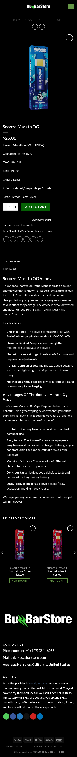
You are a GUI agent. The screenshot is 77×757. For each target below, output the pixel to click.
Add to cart (35, 207)
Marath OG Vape (18, 231)
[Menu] (5, 6)
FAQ (68, 746)
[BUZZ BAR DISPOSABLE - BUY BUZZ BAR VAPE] (38, 6)
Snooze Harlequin (57, 571)
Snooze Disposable (47, 20)
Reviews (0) (10, 269)
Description (11, 261)
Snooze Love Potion (20, 571)
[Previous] (2, 560)
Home (17, 20)
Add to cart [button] (19, 581)
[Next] (74, 560)
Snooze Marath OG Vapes (40, 231)
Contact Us (55, 746)
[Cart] (71, 7)
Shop (19, 746)
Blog (28, 746)
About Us (40, 746)
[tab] (38, 261)
